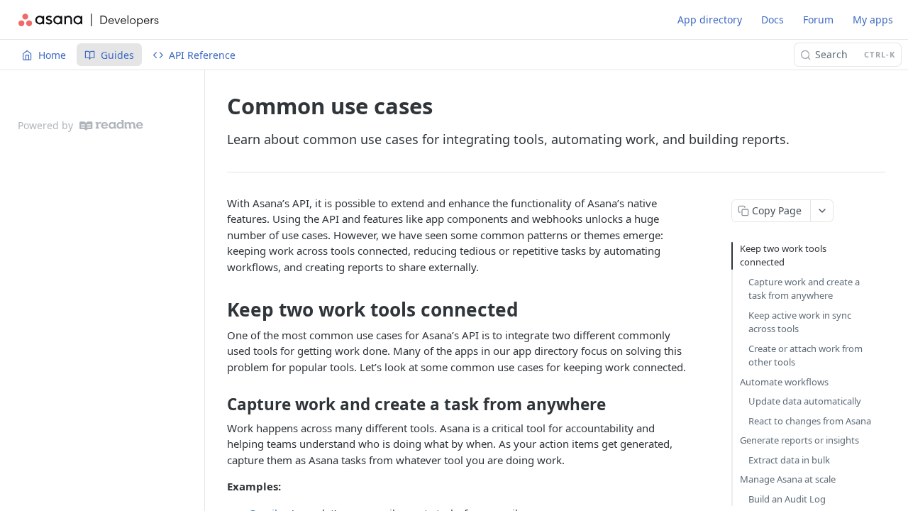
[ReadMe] (111, 125)
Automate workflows (784, 381)
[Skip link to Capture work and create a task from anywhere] (217, 404)
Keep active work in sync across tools (799, 322)
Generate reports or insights (799, 440)
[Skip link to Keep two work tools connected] (217, 310)
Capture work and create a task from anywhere (804, 288)
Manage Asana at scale (788, 479)
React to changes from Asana (809, 420)
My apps (873, 19)
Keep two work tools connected (783, 255)
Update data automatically (804, 401)
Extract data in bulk (789, 460)
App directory (709, 19)
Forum (818, 19)
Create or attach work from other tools (805, 355)
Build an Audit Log (787, 499)
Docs (772, 19)
